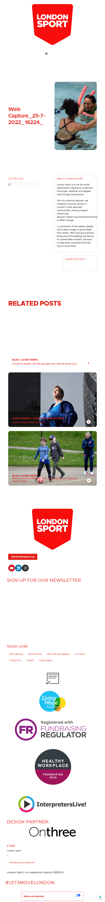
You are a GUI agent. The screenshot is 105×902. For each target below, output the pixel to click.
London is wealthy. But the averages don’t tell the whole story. (45, 364)
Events (30, 660)
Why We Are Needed (58, 654)
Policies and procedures (22, 863)
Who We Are (16, 654)
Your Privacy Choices (61, 895)
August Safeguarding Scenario (28, 422)
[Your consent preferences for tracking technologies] (100, 897)
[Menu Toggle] (52, 53)
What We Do (35, 654)
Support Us (15, 660)
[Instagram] (25, 568)
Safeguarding (21, 418)
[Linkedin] (18, 568)
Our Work (80, 654)
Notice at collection (34, 896)
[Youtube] (11, 568)
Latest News (29, 360)
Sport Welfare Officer (48, 418)
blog (15, 360)
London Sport (14, 851)
